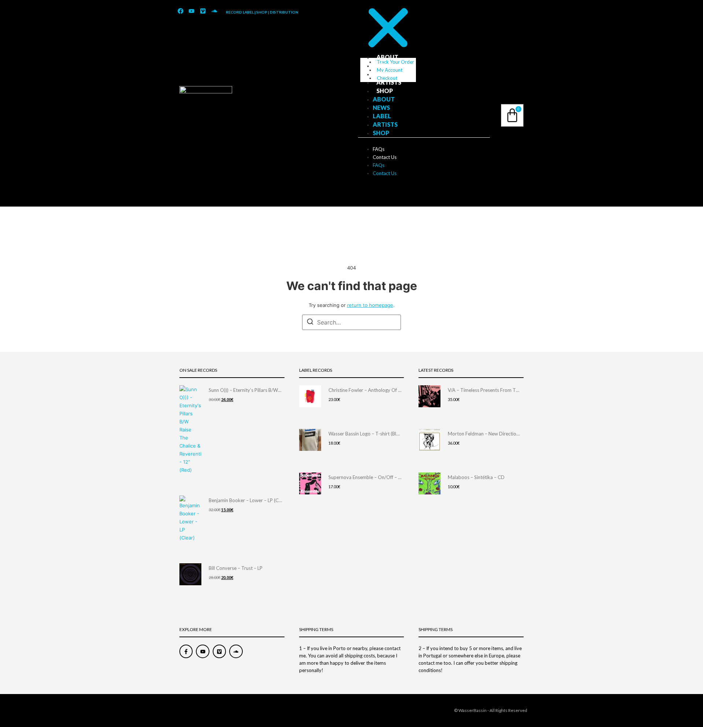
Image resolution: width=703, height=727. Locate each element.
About (387, 56)
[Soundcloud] (214, 11)
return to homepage (370, 305)
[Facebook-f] (186, 651)
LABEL (385, 73)
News (385, 65)
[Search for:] (351, 322)
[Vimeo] (203, 11)
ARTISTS (388, 82)
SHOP (384, 90)
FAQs (378, 149)
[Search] (310, 322)
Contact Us (385, 157)
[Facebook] (180, 11)
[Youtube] (192, 11)
